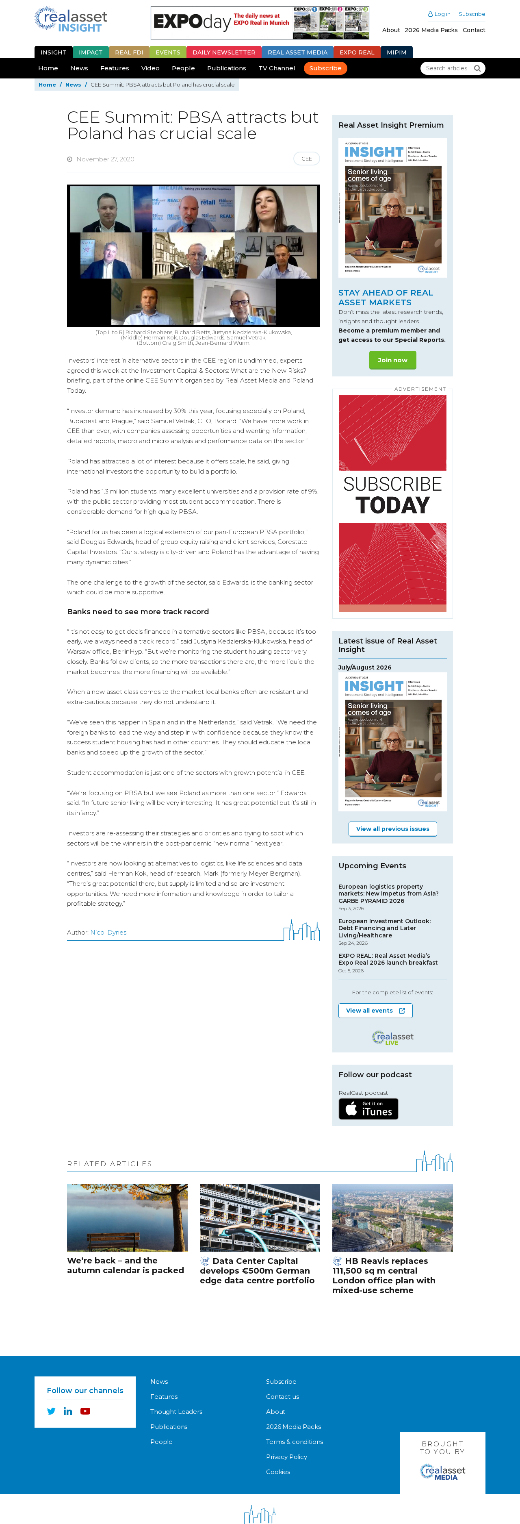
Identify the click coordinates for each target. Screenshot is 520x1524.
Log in (443, 14)
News (79, 68)
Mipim (397, 52)
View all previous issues (392, 829)
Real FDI (129, 52)
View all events (369, 1010)
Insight (54, 52)
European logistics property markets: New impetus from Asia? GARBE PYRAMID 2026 (388, 897)
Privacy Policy (286, 1457)
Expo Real (357, 52)
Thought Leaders (176, 1411)
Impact (91, 52)
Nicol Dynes (108, 932)
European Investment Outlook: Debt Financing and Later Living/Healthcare (384, 932)
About (391, 30)
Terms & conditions (294, 1442)
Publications (226, 68)
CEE (306, 158)
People (183, 68)
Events (168, 52)
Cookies (278, 1472)
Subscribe (472, 14)
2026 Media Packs (431, 30)
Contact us (282, 1396)
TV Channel (276, 68)
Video (150, 68)
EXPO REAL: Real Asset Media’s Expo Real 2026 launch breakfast (388, 963)
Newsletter (224, 52)
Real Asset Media (297, 52)
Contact (474, 30)
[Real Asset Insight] (71, 19)
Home (48, 68)
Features (114, 68)
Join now (392, 360)
